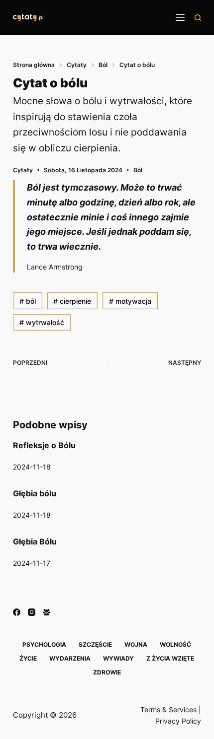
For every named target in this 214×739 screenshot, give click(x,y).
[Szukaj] (198, 17)
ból (27, 301)
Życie (28, 658)
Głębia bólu (34, 493)
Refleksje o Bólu (44, 445)
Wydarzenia (70, 658)
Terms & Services (168, 709)
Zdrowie (107, 672)
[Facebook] (16, 612)
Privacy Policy (178, 721)
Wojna (135, 644)
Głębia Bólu (35, 541)
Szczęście (95, 644)
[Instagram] (31, 612)
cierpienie (72, 301)
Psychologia (44, 644)
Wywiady (118, 658)
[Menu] (180, 17)
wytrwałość (41, 322)
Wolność (175, 644)
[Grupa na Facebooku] (46, 612)
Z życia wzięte (170, 658)
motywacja (130, 301)
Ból (137, 170)
